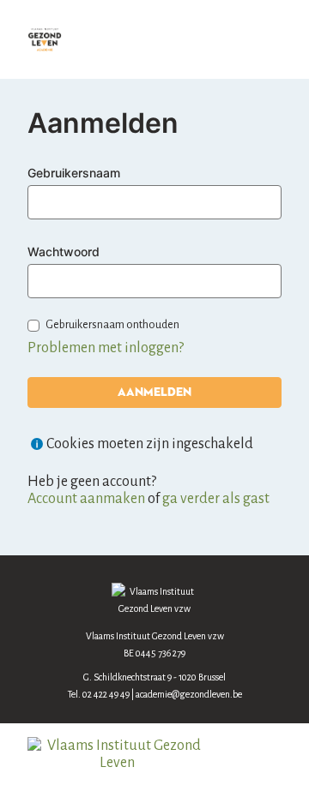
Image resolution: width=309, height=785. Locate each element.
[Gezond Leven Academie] (44, 39)
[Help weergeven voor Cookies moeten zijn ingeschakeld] (37, 444)
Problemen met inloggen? (105, 348)
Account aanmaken (86, 498)
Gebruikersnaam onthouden (112, 325)
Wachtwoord (63, 251)
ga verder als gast (216, 498)
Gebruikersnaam (73, 172)
